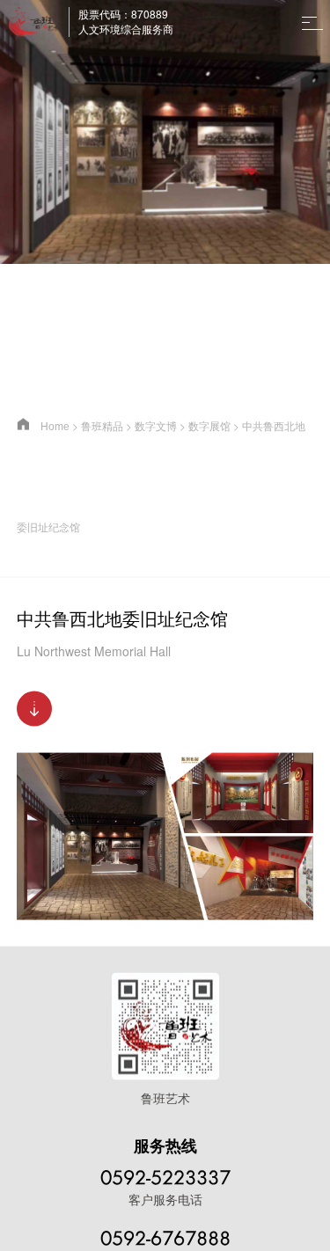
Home (55, 426)
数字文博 (156, 426)
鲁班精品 (102, 426)
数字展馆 (209, 426)
